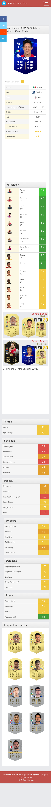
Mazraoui (23, 295)
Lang (22, 303)
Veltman (23, 271)
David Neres (24, 247)
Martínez (23, 214)
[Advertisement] (25, 17)
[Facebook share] (3, 19)
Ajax (39, 97)
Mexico (39, 87)
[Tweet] (3, 25)
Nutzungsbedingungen (37, 774)
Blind (22, 222)
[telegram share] (3, 38)
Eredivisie (39, 92)
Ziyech (22, 190)
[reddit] (3, 32)
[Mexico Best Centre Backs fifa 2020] (25, 325)
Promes (23, 230)
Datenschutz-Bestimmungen (15, 774)
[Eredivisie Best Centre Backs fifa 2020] (25, 353)
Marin (22, 287)
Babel (22, 279)
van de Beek (24, 239)
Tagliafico (23, 198)
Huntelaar (24, 263)
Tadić (22, 206)
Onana (22, 255)
